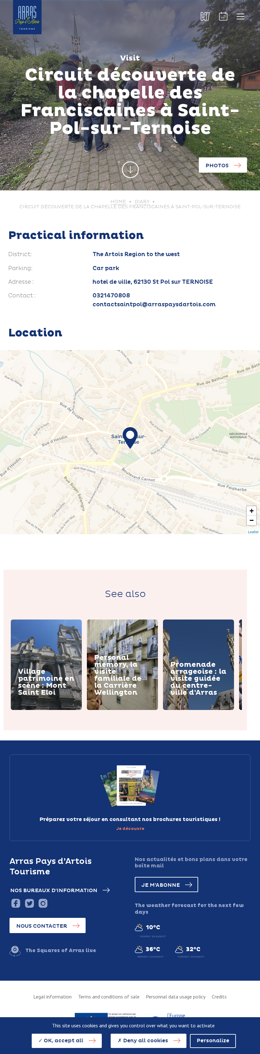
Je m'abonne (160, 885)
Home (118, 201)
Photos (217, 165)
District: (20, 254)
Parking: (20, 268)
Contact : (22, 295)
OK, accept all (62, 1040)
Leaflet (253, 531)
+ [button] (252, 511)
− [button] (252, 520)
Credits (219, 996)
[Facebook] (15, 903)
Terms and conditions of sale (109, 996)
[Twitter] (29, 903)
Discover (37, 709)
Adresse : (21, 282)
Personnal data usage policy (175, 996)
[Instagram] (43, 903)
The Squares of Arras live (60, 950)
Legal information (52, 996)
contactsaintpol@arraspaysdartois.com (154, 304)
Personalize (213, 1040)
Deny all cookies (145, 1040)
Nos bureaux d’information (53, 890)
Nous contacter (41, 926)
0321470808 (111, 295)
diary (142, 201)
